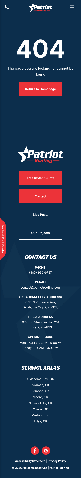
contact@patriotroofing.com (41, 287)
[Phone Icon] (7, 9)
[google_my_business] (46, 451)
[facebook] (35, 451)
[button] (72, 7)
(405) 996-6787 (40, 272)
